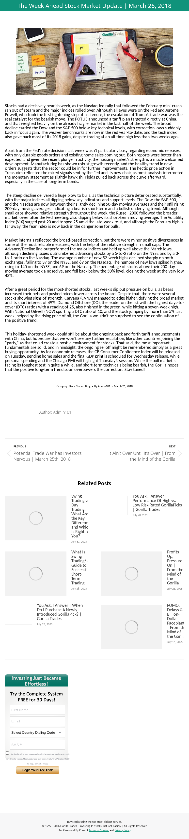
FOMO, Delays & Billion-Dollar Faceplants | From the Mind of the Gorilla (176, 621)
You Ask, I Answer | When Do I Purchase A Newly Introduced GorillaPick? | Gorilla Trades (60, 612)
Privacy (45, 764)
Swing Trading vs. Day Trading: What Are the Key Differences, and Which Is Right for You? (82, 516)
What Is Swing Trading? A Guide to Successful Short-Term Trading (80, 568)
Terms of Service (99, 830)
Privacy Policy (122, 830)
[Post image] (35, 518)
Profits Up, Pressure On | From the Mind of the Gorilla (175, 568)
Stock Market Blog (80, 386)
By (102, 386)
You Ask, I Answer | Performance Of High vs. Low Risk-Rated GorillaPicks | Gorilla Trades (157, 503)
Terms (37, 764)
